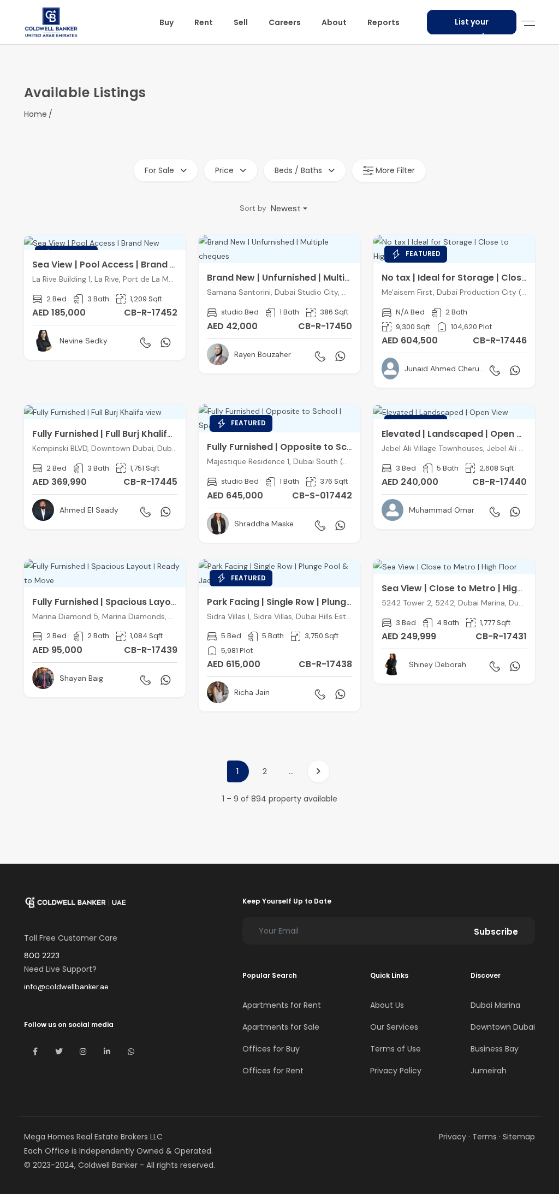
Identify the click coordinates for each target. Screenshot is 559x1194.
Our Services (394, 1026)
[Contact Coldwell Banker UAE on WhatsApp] (131, 1051)
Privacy (452, 1136)
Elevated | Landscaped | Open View (460, 433)
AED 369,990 (59, 482)
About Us (387, 1005)
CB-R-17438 (325, 664)
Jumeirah (489, 1070)
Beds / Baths (299, 170)
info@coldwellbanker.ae (66, 986)
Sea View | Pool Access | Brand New (110, 264)
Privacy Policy (395, 1070)
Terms (484, 1136)
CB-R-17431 (501, 636)
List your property (472, 25)
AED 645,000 (235, 495)
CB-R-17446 (500, 340)
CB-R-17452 (150, 312)
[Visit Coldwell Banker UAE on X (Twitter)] (59, 1051)
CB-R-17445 (150, 482)
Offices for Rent (273, 1070)
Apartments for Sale (280, 1026)
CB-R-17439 (150, 650)
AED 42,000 (232, 326)
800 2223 (42, 955)
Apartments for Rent (281, 1005)
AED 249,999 (409, 636)
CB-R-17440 (499, 482)
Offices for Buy (271, 1048)
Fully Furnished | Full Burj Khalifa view (114, 433)
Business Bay (495, 1048)
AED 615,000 (233, 664)
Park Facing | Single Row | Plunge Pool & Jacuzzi (313, 602)
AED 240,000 (410, 482)
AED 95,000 (57, 650)
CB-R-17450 (325, 326)
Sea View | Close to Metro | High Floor (465, 588)
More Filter (394, 170)
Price (225, 170)
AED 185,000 (59, 312)
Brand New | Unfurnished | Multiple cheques (303, 277)
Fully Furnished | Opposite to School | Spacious (311, 447)
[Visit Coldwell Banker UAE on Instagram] (83, 1051)
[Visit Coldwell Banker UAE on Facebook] (35, 1051)
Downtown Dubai (503, 1026)
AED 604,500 (410, 340)
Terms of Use (395, 1048)
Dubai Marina (495, 1005)
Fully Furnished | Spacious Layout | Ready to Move (143, 602)
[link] (105, 297)
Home (35, 114)
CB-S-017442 (322, 495)
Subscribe (496, 931)
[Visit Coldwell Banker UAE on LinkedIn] (107, 1051)
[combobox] (289, 208)
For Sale (160, 170)
